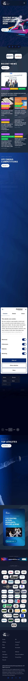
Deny (14, 370)
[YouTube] (19, 46)
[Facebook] (12, 46)
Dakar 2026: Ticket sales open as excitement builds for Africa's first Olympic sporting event (20, 122)
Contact (17, 645)
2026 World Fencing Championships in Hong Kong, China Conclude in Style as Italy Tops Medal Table (7, 143)
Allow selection (14, 365)
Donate (4, 652)
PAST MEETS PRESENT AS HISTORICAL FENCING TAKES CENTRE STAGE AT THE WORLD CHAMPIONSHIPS (7, 126)
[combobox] (6, 377)
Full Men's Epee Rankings (16, 469)
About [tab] (23, 313)
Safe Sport (4, 654)
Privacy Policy (18, 657)
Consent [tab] (5, 313)
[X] (15, 46)
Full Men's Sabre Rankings (16, 487)
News (3, 645)
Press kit (4, 660)
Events (3, 639)
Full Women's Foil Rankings (17, 452)
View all (4, 68)
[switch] (24, 344)
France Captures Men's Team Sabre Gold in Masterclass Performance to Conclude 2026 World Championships (21, 142)
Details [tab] (14, 313)
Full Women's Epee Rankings (4, 452)
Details (4, 30)
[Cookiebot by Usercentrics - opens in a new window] (16, 309)
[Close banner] (25, 309)
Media (3, 647)
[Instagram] (9, 46)
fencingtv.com (10, 541)
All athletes (5, 446)
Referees (17, 652)
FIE (15, 639)
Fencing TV (17, 642)
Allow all (14, 360)
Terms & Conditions (19, 654)
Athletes (4, 642)
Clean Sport (5, 657)
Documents (17, 647)
